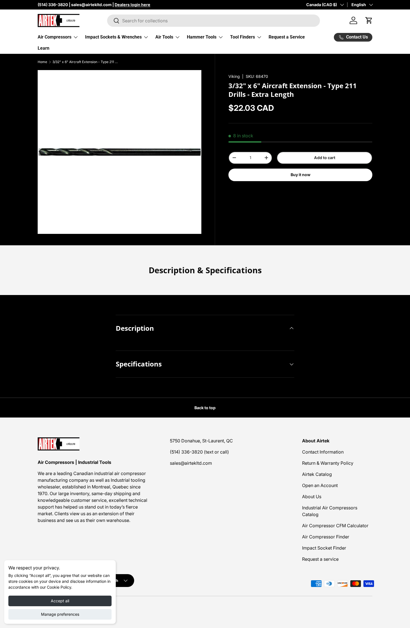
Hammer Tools (201, 37)
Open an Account (320, 485)
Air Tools (164, 37)
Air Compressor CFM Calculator (335, 525)
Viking (234, 76)
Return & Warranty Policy (327, 463)
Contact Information (323, 452)
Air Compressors (54, 37)
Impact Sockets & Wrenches (113, 37)
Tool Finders (242, 37)
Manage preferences (60, 614)
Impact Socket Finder (324, 548)
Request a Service (287, 37)
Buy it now (300, 174)
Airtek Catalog (317, 474)
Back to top (205, 407)
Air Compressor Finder (325, 537)
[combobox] (213, 21)
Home (42, 62)
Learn (43, 48)
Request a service (320, 559)
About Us (311, 496)
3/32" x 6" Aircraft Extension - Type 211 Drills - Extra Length (85, 62)
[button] (369, 20)
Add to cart (324, 157)
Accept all (60, 600)
